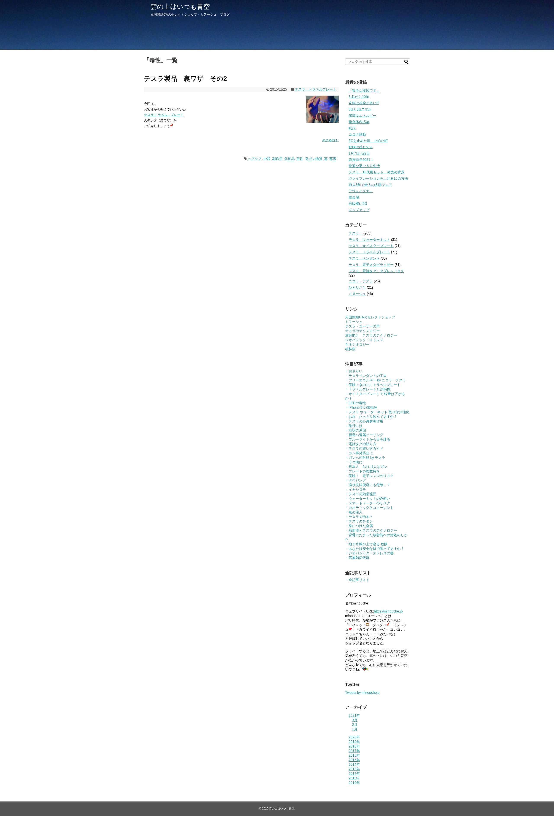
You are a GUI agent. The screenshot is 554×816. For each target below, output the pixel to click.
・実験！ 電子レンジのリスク (369, 476)
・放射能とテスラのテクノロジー (371, 530)
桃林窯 (350, 349)
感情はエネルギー (362, 115)
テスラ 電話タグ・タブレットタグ (376, 271)
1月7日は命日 (359, 153)
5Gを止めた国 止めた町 (368, 141)
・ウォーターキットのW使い (367, 498)
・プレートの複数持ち (362, 471)
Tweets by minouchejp (362, 692)
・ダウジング (355, 480)
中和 (267, 159)
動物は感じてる (361, 147)
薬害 (332, 159)
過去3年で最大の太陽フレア (370, 185)
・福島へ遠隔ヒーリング (364, 435)
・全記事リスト (357, 580)
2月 (355, 724)
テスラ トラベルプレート (315, 89)
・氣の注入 (353, 512)
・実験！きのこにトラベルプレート (373, 385)
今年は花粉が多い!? (364, 103)
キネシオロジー (357, 344)
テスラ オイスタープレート (371, 246)
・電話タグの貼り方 (360, 444)
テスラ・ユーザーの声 (362, 326)
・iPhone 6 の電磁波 (361, 407)
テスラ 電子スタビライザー (371, 265)
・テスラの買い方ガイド (364, 448)
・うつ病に (353, 462)
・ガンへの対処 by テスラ (365, 457)
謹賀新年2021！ (361, 159)
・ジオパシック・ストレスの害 (369, 553)
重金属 (354, 197)
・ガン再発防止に (359, 453)
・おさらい (353, 371)
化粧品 (289, 159)
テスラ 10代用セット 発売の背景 (376, 172)
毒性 (299, 159)
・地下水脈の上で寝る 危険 (366, 544)
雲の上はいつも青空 (180, 6)
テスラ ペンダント (364, 258)
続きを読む (330, 140)
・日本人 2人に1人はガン (366, 467)
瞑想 (352, 128)
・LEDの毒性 (355, 403)
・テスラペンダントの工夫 (366, 376)
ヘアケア (255, 159)
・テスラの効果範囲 (360, 494)
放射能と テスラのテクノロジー (371, 335)
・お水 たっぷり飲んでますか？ (371, 417)
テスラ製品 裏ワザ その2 (185, 78)
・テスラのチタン (359, 521)
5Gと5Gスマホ (360, 109)
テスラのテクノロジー (362, 331)
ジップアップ (359, 210)
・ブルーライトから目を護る (367, 439)
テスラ (355, 233)
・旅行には (353, 426)
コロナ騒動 (357, 134)
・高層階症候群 (357, 558)
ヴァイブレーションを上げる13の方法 (378, 178)
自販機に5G (358, 203)
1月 (355, 729)
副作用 (277, 159)
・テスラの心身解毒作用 (364, 421)
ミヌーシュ (357, 294)
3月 (355, 720)
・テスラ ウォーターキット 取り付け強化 (377, 412)
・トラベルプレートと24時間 (368, 389)
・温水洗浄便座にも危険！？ (367, 485)
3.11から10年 (359, 97)
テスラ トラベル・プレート (164, 115)
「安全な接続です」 (364, 90)
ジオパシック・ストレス (364, 340)
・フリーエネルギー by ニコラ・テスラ (375, 380)
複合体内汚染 (359, 122)
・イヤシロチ (355, 489)
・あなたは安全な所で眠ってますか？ (374, 549)
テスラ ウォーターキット (369, 239)
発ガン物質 (313, 159)
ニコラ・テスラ (361, 281)
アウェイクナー (361, 191)
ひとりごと (357, 287)
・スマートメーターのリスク (367, 503)
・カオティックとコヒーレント (369, 508)
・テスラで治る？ (359, 517)
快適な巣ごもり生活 (364, 166)
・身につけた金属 (359, 526)
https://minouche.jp (388, 611)
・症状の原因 (355, 430)
